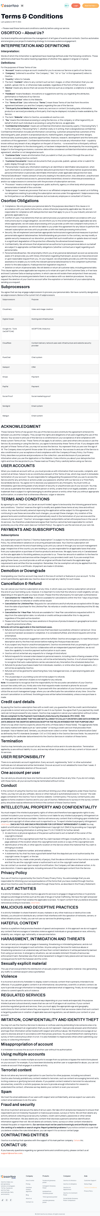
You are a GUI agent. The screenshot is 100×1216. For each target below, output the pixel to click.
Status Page (88, 1184)
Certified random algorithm (29, 1189)
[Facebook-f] (10, 1200)
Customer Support (90, 1180)
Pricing (28, 1184)
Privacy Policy (88, 1191)
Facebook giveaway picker (49, 1181)
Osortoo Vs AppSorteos (67, 1188)
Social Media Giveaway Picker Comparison (70, 1199)
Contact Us (29, 1202)
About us (29, 1198)
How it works (30, 1180)
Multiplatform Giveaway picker (48, 1192)
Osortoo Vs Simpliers (70, 1184)
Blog (27, 1195)
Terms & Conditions (90, 1187)
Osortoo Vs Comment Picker (70, 1194)
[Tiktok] (2, 1200)
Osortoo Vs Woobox (69, 1180)
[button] (22, 5)
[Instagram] (6, 1200)
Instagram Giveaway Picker (49, 1187)
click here (5, 824)
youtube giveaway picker (48, 1201)
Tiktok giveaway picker (50, 1197)
